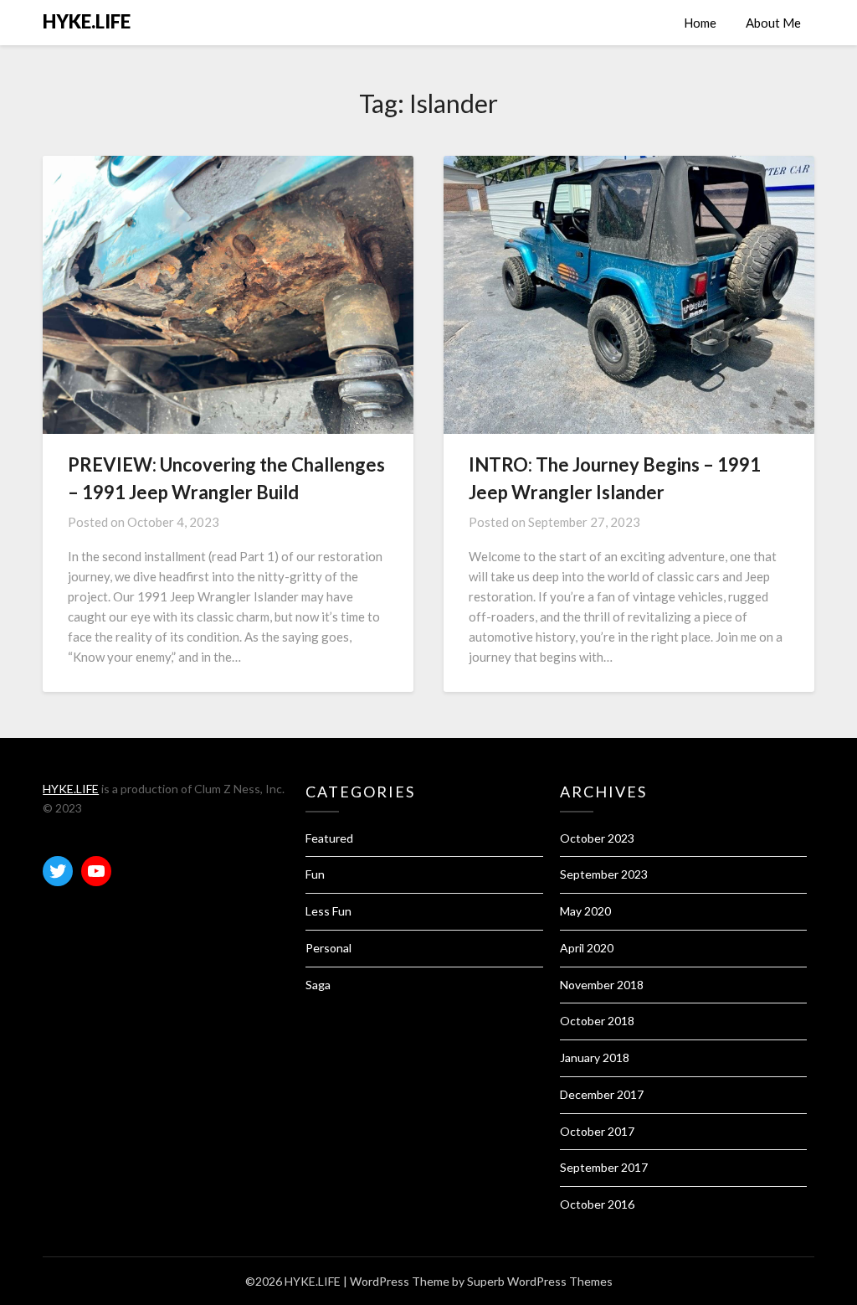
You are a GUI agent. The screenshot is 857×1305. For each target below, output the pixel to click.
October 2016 (597, 1204)
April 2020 (586, 948)
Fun (315, 874)
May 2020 (585, 911)
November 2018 (602, 984)
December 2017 (602, 1094)
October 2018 (597, 1021)
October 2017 (597, 1131)
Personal (328, 948)
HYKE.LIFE (87, 21)
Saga (318, 984)
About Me (773, 22)
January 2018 (594, 1057)
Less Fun (328, 911)
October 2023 (597, 838)
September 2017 (604, 1167)
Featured (329, 838)
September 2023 (604, 874)
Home (700, 22)
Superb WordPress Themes (540, 1281)
